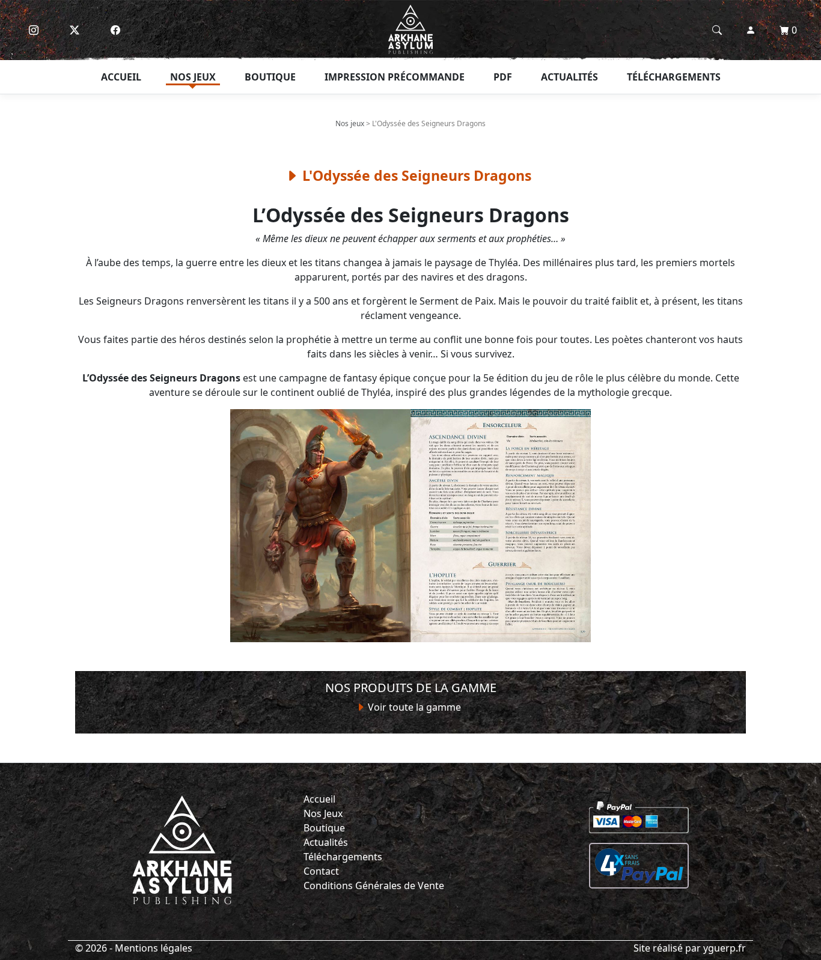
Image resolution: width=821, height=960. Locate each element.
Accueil (121, 77)
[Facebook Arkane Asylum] (115, 30)
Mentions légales (153, 948)
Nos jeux (193, 77)
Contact (321, 871)
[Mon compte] (750, 30)
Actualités (569, 77)
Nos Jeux (323, 813)
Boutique (270, 77)
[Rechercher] (717, 30)
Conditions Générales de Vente (374, 885)
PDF (502, 77)
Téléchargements (674, 77)
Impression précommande (395, 77)
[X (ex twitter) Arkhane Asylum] (74, 30)
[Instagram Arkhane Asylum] (33, 30)
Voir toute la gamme (413, 707)
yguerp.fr (724, 948)
